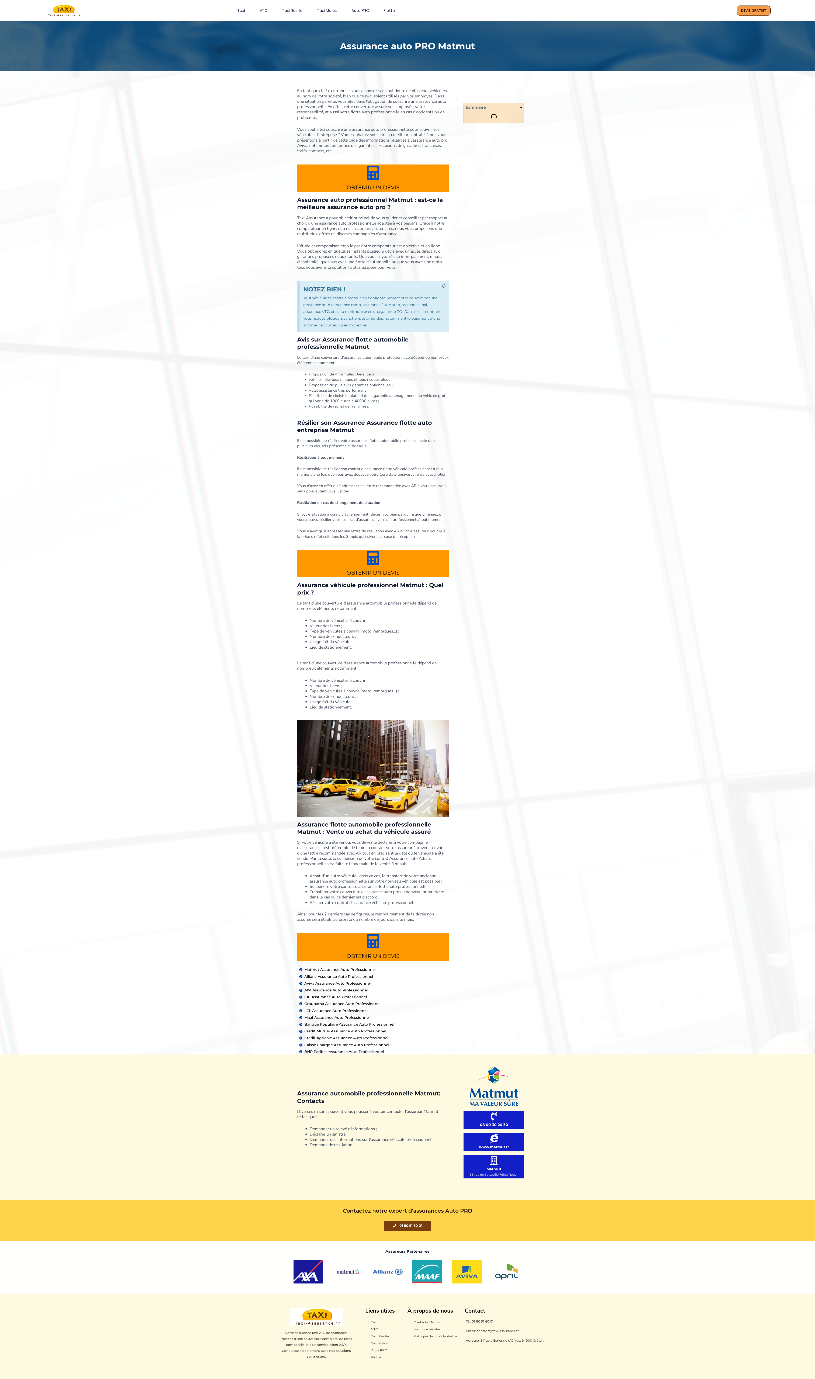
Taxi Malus (327, 10)
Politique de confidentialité (435, 1336)
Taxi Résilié (292, 10)
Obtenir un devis (373, 187)
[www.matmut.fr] (494, 1138)
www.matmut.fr (494, 1147)
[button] (520, 107)
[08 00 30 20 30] (494, 1116)
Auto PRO (360, 10)
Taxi (241, 10)
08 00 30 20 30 (494, 1125)
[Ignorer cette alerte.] (444, 286)
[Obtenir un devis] (373, 173)
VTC (263, 10)
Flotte (389, 10)
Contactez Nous (426, 1322)
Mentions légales (427, 1329)
